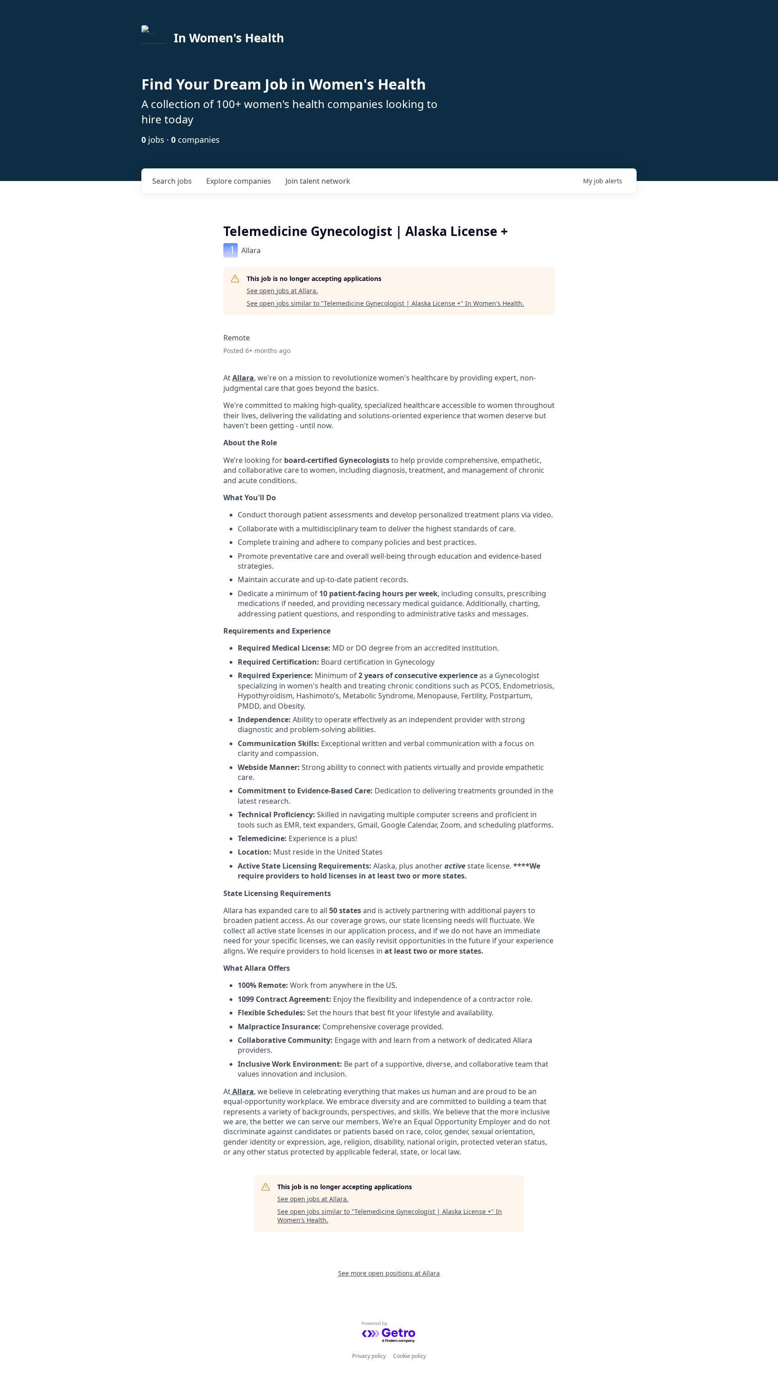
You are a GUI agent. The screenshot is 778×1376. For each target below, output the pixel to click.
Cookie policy (409, 1356)
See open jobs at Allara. (282, 290)
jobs (172, 181)
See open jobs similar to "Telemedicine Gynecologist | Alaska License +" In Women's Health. (385, 303)
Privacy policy (369, 1356)
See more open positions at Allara (389, 1273)
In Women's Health (229, 38)
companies (238, 181)
